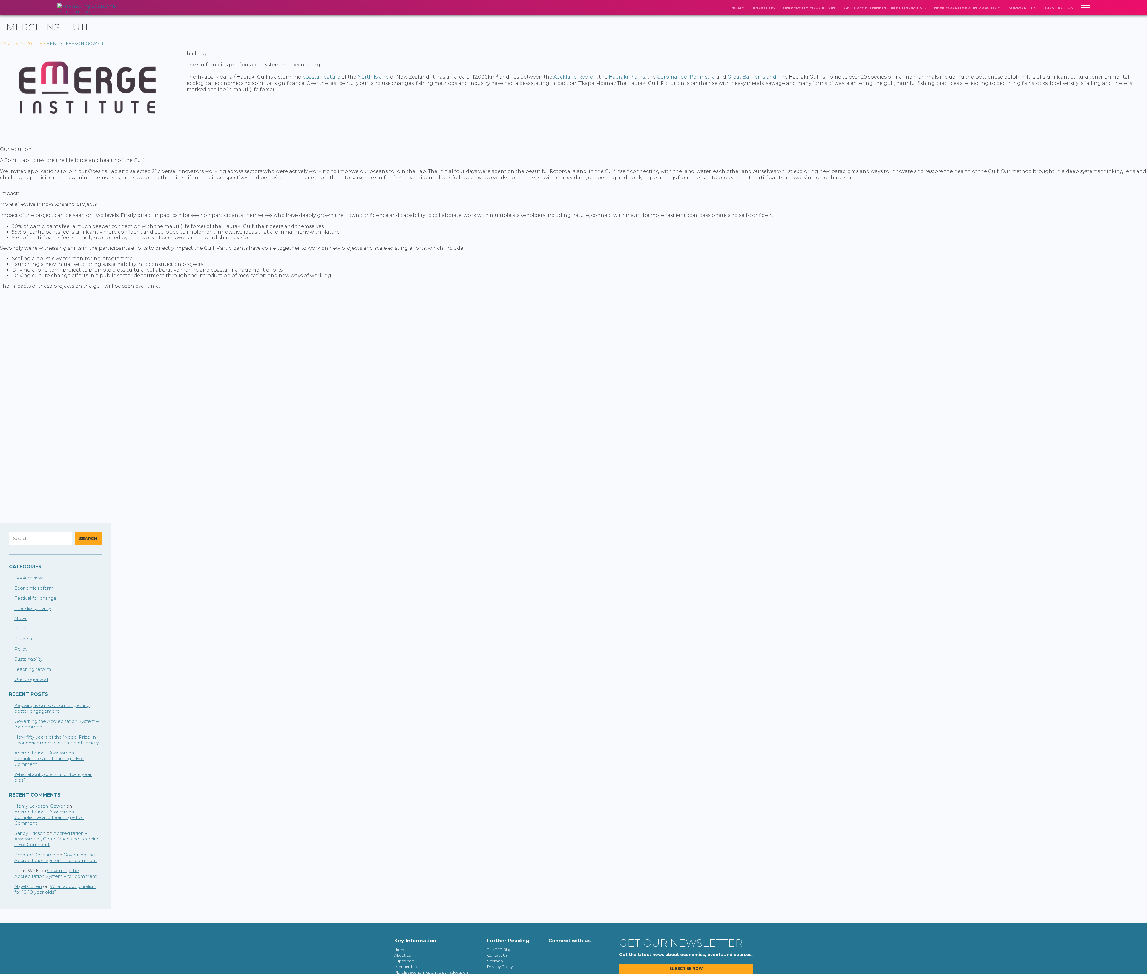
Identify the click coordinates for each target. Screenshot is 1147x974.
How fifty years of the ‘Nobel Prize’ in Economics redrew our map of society (56, 740)
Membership (405, 966)
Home (737, 7)
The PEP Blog (499, 949)
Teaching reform (32, 669)
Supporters (404, 961)
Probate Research (34, 855)
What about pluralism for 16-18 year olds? (55, 889)
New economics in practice (967, 7)
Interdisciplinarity (32, 608)
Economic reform (33, 588)
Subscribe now (686, 969)
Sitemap (495, 961)
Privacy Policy (500, 966)
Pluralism (24, 639)
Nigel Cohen (28, 886)
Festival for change (35, 598)
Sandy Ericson (29, 833)
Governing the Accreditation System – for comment (55, 857)
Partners (23, 628)
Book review (28, 578)
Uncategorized (31, 679)
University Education (809, 7)
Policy (20, 649)
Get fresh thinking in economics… (885, 7)
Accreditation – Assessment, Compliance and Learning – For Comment (49, 758)
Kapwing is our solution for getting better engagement (52, 708)
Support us (1022, 7)
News (20, 618)
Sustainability (28, 659)
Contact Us (1059, 7)
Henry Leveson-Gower (74, 43)
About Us (763, 7)
